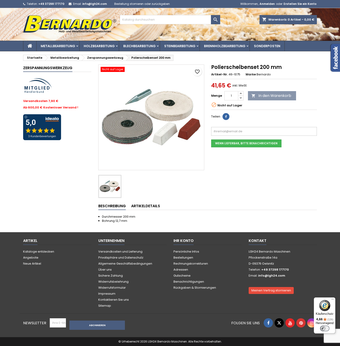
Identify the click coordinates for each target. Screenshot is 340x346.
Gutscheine (182, 275)
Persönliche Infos (186, 251)
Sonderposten (267, 46)
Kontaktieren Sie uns (113, 299)
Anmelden (267, 4)
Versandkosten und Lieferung (120, 251)
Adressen (180, 269)
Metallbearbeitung (58, 46)
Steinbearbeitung (179, 46)
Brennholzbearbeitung (224, 46)
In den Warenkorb (271, 95)
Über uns (105, 269)
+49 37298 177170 (51, 4)
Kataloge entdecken (38, 251)
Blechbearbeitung (139, 46)
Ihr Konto (183, 240)
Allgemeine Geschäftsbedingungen (125, 263)
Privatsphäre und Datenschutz (120, 257)
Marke (251, 74)
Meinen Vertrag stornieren (271, 290)
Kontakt (257, 240)
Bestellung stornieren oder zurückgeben (142, 4)
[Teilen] (226, 116)
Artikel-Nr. (219, 74)
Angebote (30, 257)
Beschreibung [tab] (112, 206)
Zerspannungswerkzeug (47, 68)
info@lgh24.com (94, 4)
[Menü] (332, 300)
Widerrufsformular (112, 287)
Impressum (106, 293)
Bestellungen (183, 257)
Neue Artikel (32, 263)
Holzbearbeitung (99, 46)
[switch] (324, 328)
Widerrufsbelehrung (113, 281)
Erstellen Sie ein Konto (300, 4)
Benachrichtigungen (188, 281)
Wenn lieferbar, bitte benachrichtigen (246, 143)
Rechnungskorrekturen (190, 263)
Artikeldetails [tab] (145, 206)
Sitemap (104, 305)
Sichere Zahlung (110, 275)
